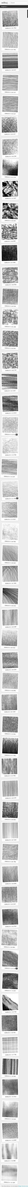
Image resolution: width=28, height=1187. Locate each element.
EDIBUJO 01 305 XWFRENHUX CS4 (14, 627)
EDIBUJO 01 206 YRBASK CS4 (12, 862)
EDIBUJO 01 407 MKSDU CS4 (12, 262)
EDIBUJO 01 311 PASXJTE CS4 (13, 498)
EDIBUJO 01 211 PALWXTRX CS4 (13, 755)
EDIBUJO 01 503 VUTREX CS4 (12, 134)
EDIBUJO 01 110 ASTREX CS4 (12, 991)
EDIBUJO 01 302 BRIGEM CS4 (12, 690)
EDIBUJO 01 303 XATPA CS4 (12, 670)
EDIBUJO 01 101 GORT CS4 (11, 1182)
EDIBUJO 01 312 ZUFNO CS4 (11, 477)
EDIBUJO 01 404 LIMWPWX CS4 (13, 327)
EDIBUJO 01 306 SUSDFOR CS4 (13, 606)
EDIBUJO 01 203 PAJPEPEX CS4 (13, 926)
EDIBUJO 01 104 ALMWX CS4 (12, 1119)
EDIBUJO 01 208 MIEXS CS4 (12, 820)
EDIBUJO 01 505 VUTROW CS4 (13, 92)
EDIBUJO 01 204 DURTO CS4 (12, 904)
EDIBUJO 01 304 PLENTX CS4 (11, 648)
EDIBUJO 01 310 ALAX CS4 (11, 519)
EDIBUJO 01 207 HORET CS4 (12, 840)
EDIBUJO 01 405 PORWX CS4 (12, 306)
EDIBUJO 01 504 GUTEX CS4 (12, 114)
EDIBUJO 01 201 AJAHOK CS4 (12, 968)
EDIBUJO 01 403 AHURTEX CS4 (13, 348)
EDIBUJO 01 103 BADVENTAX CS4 (14, 1140)
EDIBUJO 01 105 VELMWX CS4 (13, 1097)
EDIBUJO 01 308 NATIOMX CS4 (13, 563)
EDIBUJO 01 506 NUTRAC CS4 (13, 70)
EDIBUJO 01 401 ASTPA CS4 (12, 391)
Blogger (20, 1186)
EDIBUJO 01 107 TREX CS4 (12, 1055)
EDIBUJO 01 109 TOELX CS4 (12, 1012)
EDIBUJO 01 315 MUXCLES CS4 (13, 413)
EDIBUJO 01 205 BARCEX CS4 (13, 883)
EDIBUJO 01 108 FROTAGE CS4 (13, 1033)
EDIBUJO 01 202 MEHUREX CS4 (12, 947)
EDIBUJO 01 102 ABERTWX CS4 (13, 1161)
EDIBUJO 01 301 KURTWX (11, 712)
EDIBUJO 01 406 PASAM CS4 (12, 285)
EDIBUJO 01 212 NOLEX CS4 (12, 734)
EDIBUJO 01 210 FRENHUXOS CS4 (13, 776)
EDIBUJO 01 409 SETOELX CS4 (13, 221)
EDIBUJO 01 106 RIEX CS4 (11, 1076)
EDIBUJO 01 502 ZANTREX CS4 (13, 156)
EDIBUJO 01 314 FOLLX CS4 (12, 435)
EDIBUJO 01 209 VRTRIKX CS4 (13, 798)
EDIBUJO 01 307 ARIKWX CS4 (13, 583)
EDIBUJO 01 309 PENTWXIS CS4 (13, 541)
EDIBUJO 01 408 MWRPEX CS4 (12, 241)
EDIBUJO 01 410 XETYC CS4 (12, 198)
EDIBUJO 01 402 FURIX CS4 (12, 370)
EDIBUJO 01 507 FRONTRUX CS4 (13, 50)
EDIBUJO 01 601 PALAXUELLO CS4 (14, 28)
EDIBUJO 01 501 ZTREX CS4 (12, 177)
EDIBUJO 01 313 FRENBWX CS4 (13, 455)
